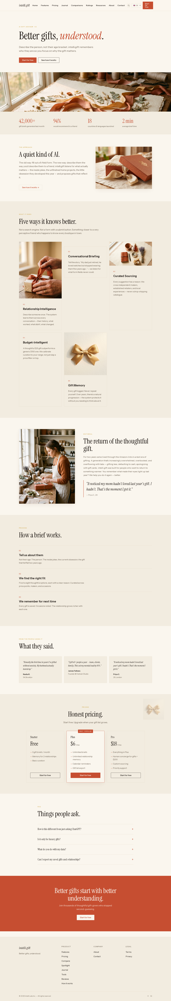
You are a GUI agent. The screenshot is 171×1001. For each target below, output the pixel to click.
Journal (64, 5)
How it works (67, 983)
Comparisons (77, 5)
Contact (121, 5)
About (111, 5)
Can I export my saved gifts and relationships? (59, 859)
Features (45, 5)
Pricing (55, 5)
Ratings (89, 5)
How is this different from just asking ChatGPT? (59, 829)
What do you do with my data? (52, 849)
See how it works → (30, 187)
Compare (66, 961)
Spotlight (66, 965)
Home (35, 5)
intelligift (24, 5)
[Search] (128, 5)
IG (151, 996)
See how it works (48, 60)
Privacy (129, 956)
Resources (101, 5)
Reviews (65, 979)
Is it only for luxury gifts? (49, 839)
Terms (128, 952)
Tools (64, 974)
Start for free (147, 5)
